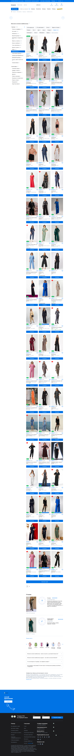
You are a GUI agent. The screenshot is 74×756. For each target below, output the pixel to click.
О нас (25, 726)
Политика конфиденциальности (16, 737)
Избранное (56, 5)
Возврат (13, 734)
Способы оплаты (14, 730)
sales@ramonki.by (40, 728)
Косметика (38, 8)
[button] (37, 54)
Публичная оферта (15, 740)
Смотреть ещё (44, 581)
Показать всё (28, 679)
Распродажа (59, 8)
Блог (25, 728)
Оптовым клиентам (28, 734)
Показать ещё (29, 638)
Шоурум (26, 730)
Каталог (15, 9)
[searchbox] (25, 9)
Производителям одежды (29, 736)
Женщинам (13, 4)
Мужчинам (19, 4)
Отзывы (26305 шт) (28, 741)
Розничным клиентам (28, 732)
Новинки (49, 8)
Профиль (51, 5)
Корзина (61, 5)
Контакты (26, 739)
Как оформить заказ (15, 726)
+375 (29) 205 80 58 (41, 725)
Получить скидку (57, 717)
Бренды (44, 8)
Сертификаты (14, 742)
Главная (14, 11)
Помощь (54, 8)
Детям (25, 4)
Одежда (33, 8)
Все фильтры (31, 27)
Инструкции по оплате (16, 732)
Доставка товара (15, 728)
